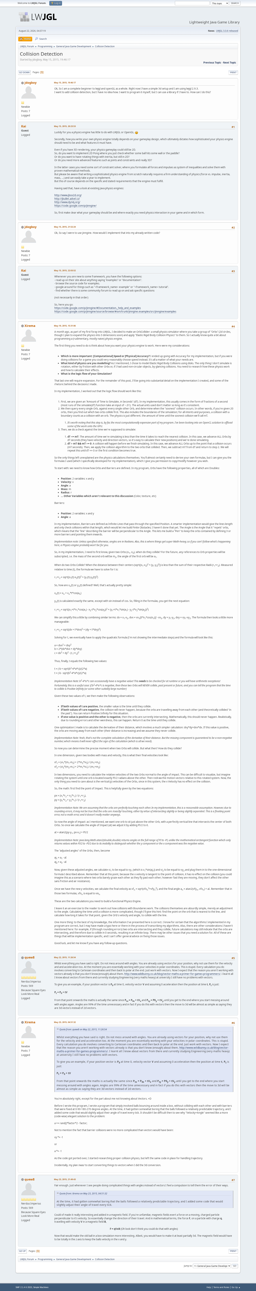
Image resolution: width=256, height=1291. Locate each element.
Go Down (24, 72)
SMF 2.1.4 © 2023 (24, 1287)
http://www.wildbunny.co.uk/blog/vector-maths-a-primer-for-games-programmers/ (172, 974)
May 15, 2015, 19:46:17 (65, 82)
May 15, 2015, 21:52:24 (65, 226)
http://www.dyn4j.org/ (67, 202)
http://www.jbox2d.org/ (68, 195)
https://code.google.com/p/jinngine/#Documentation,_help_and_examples (97, 308)
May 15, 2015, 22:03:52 (65, 270)
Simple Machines (41, 1287)
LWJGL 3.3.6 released (227, 30)
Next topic (229, 62)
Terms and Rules (221, 1287)
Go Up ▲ (236, 1287)
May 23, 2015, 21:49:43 (65, 1179)
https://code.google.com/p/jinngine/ (75, 205)
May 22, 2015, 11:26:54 (65, 957)
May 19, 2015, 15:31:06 (65, 325)
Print (233, 72)
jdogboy (31, 83)
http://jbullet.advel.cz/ (67, 198)
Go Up (22, 1251)
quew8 (29, 957)
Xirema (30, 326)
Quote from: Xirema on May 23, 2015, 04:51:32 (83, 1193)
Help (209, 1287)
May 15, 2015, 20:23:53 (65, 126)
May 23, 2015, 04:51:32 (65, 1022)
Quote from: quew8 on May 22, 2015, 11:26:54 (83, 1029)
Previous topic (212, 62)
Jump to (188, 1265)
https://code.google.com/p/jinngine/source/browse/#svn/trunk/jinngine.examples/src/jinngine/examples (115, 311)
